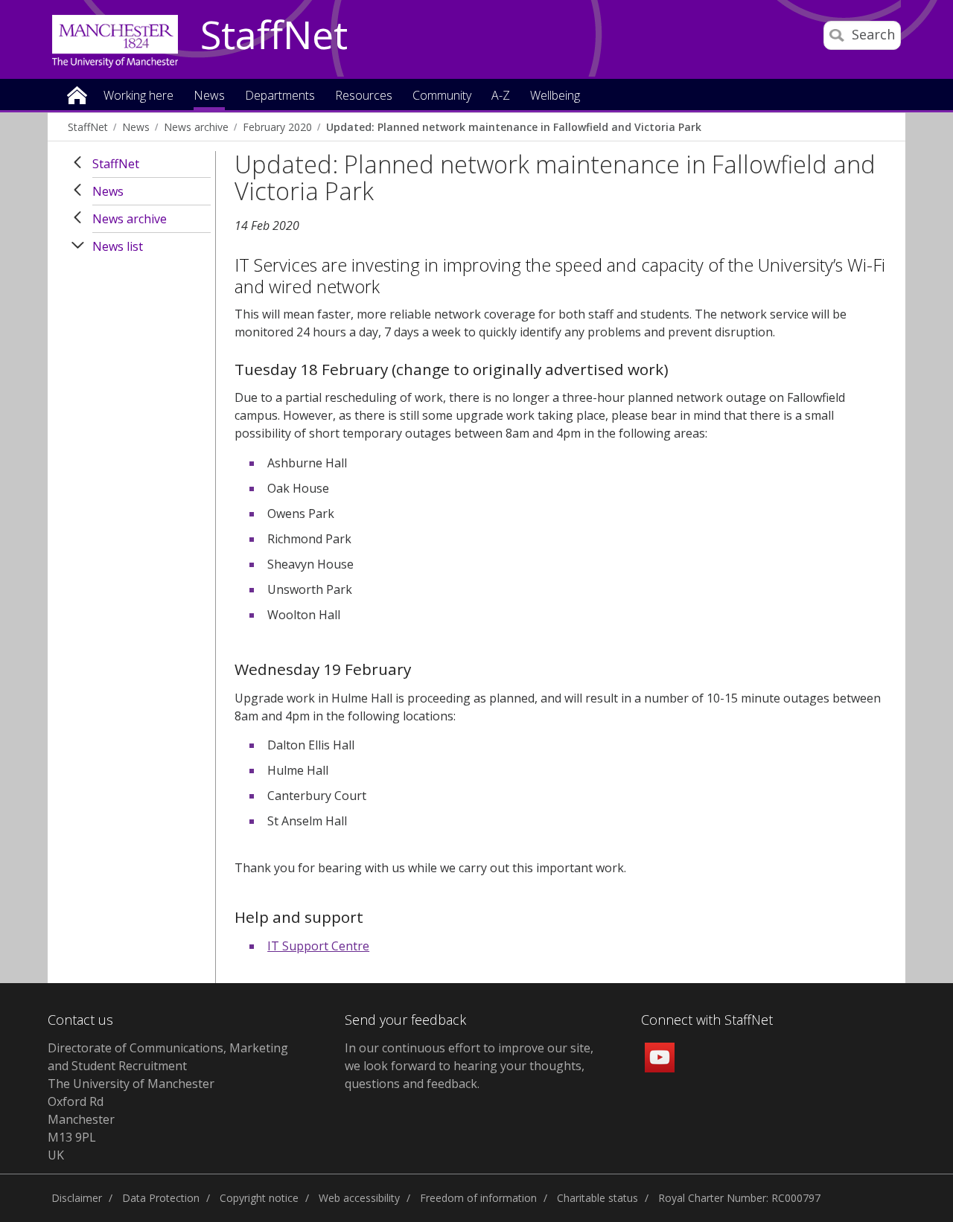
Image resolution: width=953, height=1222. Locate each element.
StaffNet (274, 35)
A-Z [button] (500, 96)
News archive (196, 127)
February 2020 (277, 127)
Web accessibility (359, 1198)
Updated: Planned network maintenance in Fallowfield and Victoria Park (513, 127)
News (136, 127)
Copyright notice (259, 1198)
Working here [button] (138, 96)
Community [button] (441, 96)
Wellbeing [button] (555, 96)
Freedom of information (478, 1198)
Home (77, 94)
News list (117, 246)
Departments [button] (280, 96)
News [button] (209, 96)
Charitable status (597, 1198)
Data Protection (161, 1198)
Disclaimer (76, 1198)
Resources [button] (363, 96)
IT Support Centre (318, 946)
